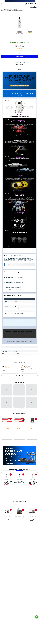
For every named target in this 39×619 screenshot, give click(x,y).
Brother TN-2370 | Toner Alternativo (19, 425)
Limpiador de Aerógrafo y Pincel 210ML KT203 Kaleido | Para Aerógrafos (19, 481)
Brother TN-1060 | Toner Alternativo (7, 425)
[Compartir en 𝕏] (16, 66)
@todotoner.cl (19, 382)
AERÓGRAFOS (9, 9)
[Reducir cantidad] (1, 53)
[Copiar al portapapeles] (24, 66)
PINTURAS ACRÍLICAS (15, 9)
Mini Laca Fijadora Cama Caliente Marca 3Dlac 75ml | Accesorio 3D (30, 366)
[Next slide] (37, 32)
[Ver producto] (3, 366)
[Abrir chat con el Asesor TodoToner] (36, 616)
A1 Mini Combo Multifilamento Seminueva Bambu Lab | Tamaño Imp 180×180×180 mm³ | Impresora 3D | (7, 518)
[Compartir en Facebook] (14, 66)
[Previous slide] (2, 32)
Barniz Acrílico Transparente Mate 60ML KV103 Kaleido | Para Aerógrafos (7, 482)
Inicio (1, 9)
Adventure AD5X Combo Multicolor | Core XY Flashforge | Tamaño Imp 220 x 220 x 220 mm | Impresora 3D (19, 518)
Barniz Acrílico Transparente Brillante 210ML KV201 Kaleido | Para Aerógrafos (32, 482)
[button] (16, 375)
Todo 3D (5, 9)
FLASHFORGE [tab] (25, 505)
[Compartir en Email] (20, 66)
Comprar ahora (19, 59)
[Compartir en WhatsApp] (18, 66)
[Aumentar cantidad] (37, 53)
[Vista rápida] (11, 420)
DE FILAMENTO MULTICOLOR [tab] (16, 505)
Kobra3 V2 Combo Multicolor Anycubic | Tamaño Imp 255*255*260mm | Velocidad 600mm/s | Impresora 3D (32, 518)
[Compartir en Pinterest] (22, 66)
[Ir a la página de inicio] (32, 4)
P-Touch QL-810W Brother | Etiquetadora (32, 425)
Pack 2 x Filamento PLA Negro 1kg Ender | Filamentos (11, 366)
